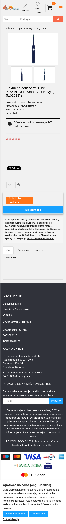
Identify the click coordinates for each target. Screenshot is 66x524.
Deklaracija (23, 250)
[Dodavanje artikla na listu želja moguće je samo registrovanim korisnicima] (9, 185)
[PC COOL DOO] (11, 8)
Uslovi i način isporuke (16, 309)
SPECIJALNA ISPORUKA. (40, 238)
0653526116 (10, 335)
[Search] (58, 19)
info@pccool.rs (11, 340)
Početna (10, 28)
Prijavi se (56, 400)
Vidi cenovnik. (42, 229)
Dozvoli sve (38, 513)
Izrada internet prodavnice (27, 445)
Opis (8, 250)
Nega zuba (41, 28)
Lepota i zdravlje (25, 28)
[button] (60, 8)
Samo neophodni (15, 513)
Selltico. (49, 445)
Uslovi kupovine (12, 303)
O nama (7, 314)
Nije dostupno (33, 209)
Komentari (11, 257)
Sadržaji (39, 250)
